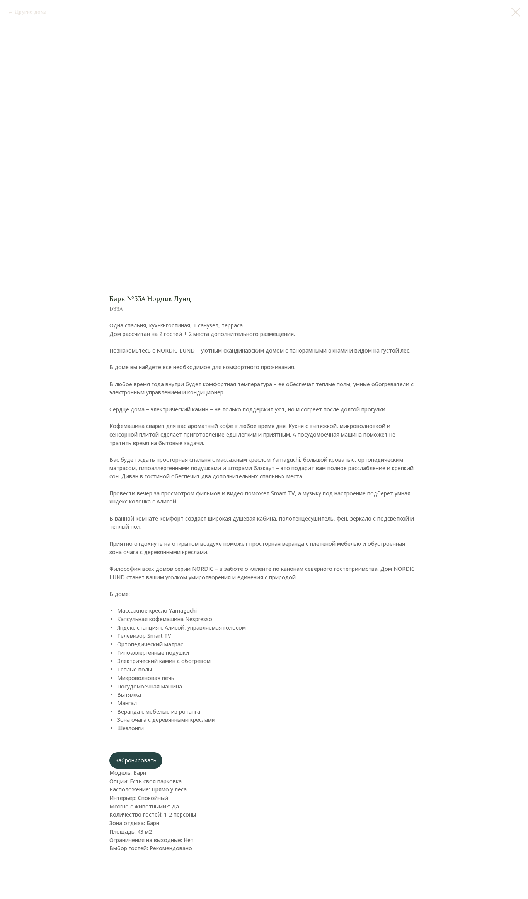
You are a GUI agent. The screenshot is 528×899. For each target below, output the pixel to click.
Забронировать (136, 760)
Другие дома (30, 12)
